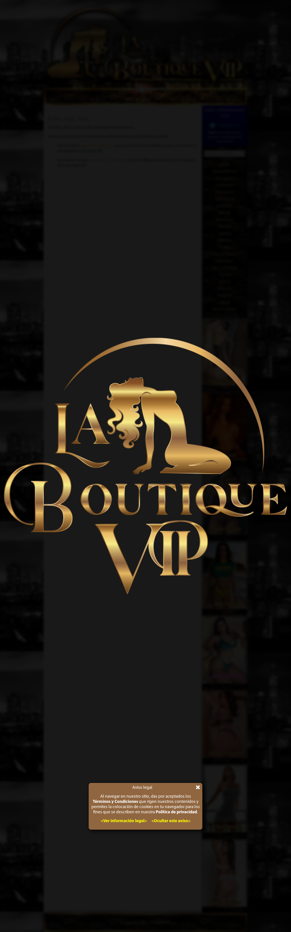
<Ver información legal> (124, 821)
